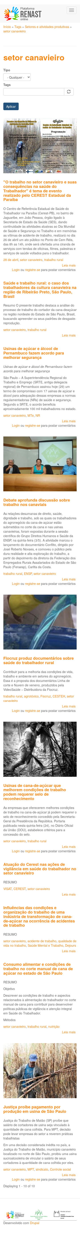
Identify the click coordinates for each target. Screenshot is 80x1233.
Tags (17, 26)
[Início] (23, 13)
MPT (31, 1169)
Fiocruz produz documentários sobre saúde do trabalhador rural (38, 660)
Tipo (6, 70)
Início (7, 26)
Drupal (34, 1223)
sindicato (42, 1169)
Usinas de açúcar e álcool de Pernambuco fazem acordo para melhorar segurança (33, 353)
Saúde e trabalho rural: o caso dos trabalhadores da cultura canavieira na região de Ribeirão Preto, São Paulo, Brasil (39, 289)
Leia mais (69, 265)
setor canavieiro (14, 31)
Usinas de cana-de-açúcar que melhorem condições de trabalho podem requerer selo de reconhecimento (34, 792)
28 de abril (10, 259)
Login (16, 269)
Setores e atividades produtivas (47, 26)
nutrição (54, 1026)
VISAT (7, 888)
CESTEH (59, 696)
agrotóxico (31, 696)
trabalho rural (53, 259)
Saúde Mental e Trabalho (45, 945)
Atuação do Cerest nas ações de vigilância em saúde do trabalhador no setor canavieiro (39, 868)
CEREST (20, 888)
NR (38, 415)
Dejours (70, 945)
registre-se (32, 269)
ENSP (28, 573)
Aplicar (11, 106)
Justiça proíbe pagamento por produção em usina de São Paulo (34, 1109)
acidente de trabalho (42, 941)
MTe (31, 415)
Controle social (60, 1169)
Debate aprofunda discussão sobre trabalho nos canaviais (36, 502)
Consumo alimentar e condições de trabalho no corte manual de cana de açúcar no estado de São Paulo (38, 968)
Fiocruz (45, 696)
